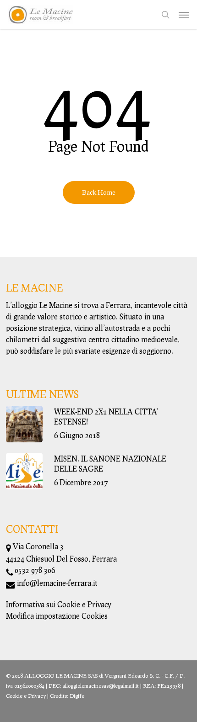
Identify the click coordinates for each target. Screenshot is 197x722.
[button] (184, 14)
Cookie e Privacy (26, 695)
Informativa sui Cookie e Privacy (58, 604)
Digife (77, 695)
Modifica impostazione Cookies (57, 615)
